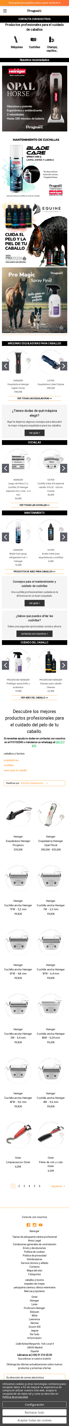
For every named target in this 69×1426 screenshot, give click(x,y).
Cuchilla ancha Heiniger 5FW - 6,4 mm (51, 971)
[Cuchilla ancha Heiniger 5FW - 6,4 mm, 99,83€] (51, 942)
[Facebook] (28, 1225)
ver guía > (34, 432)
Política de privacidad (15, 1397)
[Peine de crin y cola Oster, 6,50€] (51, 1134)
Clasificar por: (13, 783)
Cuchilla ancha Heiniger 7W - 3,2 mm (51, 907)
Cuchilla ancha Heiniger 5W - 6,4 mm (18, 1035)
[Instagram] (34, 1225)
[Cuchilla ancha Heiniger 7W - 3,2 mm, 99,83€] (51, 878)
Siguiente (56, 1186)
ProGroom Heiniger (34, 1308)
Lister (34, 1304)
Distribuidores (34, 1259)
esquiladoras (11, 760)
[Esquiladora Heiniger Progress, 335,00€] (18, 813)
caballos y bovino (34, 1280)
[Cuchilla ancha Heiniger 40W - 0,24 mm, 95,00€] (51, 1006)
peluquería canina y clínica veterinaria (34, 1287)
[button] (17, 42)
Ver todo (34, 1334)
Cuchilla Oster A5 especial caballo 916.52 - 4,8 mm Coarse (51, 487)
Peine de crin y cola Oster (50, 1164)
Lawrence (34, 1319)
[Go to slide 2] (63, 366)
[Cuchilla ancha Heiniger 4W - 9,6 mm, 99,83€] (51, 1070)
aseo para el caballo (15, 770)
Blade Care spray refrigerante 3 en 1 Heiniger (18, 557)
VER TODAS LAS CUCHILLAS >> (34, 505)
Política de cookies (34, 1251)
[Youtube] (40, 1225)
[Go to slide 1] (5, 366)
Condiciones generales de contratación (34, 1244)
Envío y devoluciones (34, 1248)
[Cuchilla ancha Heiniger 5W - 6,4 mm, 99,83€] (18, 1006)
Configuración (34, 1405)
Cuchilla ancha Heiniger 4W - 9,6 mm (51, 1100)
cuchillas (9, 765)
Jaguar (35, 1330)
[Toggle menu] (5, 11)
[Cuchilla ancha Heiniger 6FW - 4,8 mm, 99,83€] (18, 942)
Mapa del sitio (34, 1270)
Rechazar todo (34, 1412)
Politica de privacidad (34, 1255)
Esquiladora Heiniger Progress (18, 843)
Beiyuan (34, 1311)
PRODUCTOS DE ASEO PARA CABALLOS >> (34, 571)
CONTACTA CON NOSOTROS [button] (34, 19)
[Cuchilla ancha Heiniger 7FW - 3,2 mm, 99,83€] (18, 878)
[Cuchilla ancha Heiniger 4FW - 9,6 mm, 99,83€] (18, 1070)
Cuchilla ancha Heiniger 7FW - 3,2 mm (18, 907)
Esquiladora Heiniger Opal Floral (51, 843)
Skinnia (34, 1323)
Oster (34, 1296)
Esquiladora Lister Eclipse (51, 384)
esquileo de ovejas (34, 1283)
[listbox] (35, 783)
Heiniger (34, 1300)
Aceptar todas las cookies (35, 1420)
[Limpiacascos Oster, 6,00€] (18, 1134)
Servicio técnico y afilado (34, 1263)
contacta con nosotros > (34, 633)
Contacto (34, 1266)
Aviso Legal (34, 1240)
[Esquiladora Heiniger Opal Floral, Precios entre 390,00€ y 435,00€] (51, 813)
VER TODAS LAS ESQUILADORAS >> (34, 398)
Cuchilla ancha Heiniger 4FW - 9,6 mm (18, 1100)
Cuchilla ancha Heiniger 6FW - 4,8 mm (18, 971)
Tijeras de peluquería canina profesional (34, 1236)
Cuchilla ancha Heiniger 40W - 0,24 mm (51, 1035)
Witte (35, 1315)
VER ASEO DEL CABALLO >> (34, 697)
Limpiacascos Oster (18, 1162)
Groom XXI (35, 1326)
